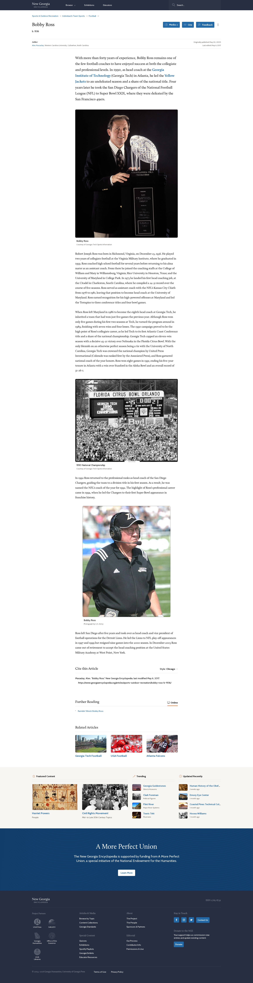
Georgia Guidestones (154, 785)
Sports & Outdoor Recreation (45, 16)
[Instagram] (184, 920)
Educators (107, 5)
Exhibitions (89, 5)
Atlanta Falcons (156, 755)
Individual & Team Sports (73, 16)
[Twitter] (191, 920)
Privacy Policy (117, 972)
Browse (70, 5)
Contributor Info (133, 944)
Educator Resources (88, 957)
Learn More (127, 872)
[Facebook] (176, 920)
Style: (167, 669)
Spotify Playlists (86, 949)
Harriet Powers (40, 813)
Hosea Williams (198, 813)
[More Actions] (218, 25)
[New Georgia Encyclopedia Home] (41, 5)
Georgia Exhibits (86, 953)
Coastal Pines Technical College (207, 804)
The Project (131, 918)
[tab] (172, 703)
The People (131, 922)
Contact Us (203, 920)
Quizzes (83, 940)
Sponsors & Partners (135, 926)
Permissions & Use (135, 949)
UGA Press (37, 927)
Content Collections (88, 922)
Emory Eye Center (199, 795)
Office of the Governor (52, 942)
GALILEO (51, 927)
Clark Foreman (150, 795)
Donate (178, 944)
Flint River (148, 804)
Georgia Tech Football (88, 755)
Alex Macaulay (38, 45)
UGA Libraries (37, 958)
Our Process (131, 940)
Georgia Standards (87, 926)
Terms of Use (100, 972)
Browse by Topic (86, 918)
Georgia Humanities (37, 942)
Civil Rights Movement (95, 813)
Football (92, 16)
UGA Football (119, 755)
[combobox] (195, 5)
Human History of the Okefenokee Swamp (212, 785)
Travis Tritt (148, 813)
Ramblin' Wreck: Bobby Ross (90, 711)
